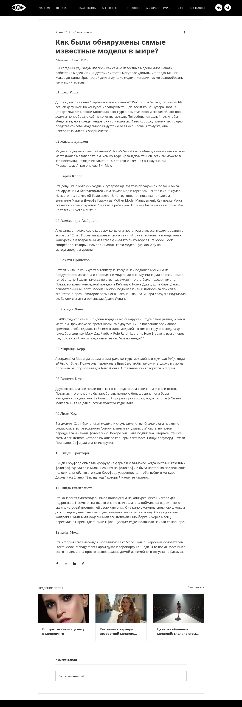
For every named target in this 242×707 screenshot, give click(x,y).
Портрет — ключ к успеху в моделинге (63, 631)
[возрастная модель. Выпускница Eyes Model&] (121, 608)
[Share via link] (83, 563)
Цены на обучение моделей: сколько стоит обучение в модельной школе (177, 631)
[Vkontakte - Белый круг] (218, 7)
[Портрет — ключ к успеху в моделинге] (63, 608)
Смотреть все (196, 587)
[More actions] (184, 32)
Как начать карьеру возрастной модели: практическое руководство (117, 631)
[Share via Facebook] (57, 563)
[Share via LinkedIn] (74, 563)
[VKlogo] (227, 7)
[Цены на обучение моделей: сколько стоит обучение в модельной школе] (178, 608)
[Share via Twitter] (65, 563)
